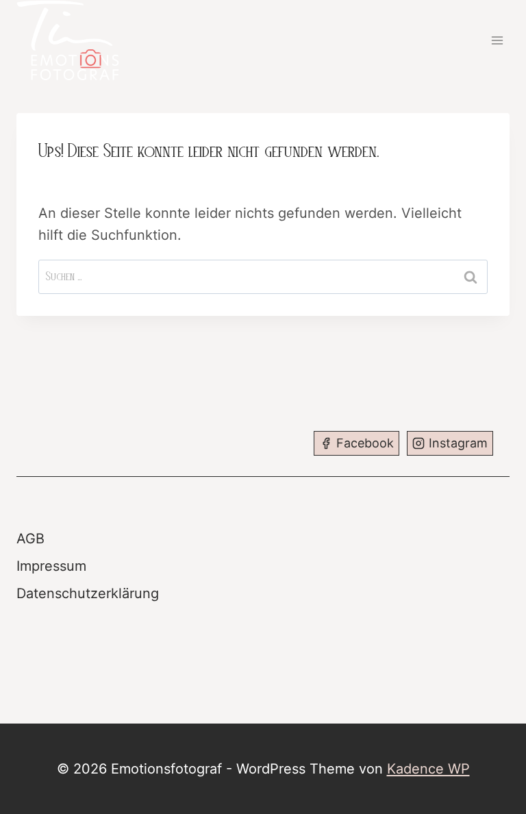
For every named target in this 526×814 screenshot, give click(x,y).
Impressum (51, 566)
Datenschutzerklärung (87, 593)
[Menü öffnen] (497, 40)
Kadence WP (428, 769)
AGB (30, 538)
